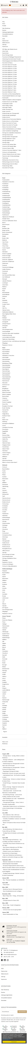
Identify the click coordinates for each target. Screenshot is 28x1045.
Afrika (3, 586)
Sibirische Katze (6, 443)
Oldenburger (5, 631)
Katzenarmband (6, 373)
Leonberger (5, 282)
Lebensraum (5, 598)
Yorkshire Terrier (6, 319)
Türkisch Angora (6, 452)
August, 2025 (5, 753)
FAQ (3, 21)
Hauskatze (5, 411)
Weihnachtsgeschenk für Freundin (10, 162)
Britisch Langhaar (6, 394)
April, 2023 (5, 882)
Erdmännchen (5, 668)
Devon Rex (5, 404)
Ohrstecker (5, 529)
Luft (3, 601)
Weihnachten (5, 494)
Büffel (3, 649)
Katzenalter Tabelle (6, 107)
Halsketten (5, 515)
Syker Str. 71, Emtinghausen (10, 950)
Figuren (5, 731)
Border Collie (5, 238)
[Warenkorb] (26, 5)
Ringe (3, 531)
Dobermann (5, 263)
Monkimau (4, 743)
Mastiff (4, 288)
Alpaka (4, 645)
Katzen (4, 472)
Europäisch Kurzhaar (7, 406)
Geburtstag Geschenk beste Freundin (11, 59)
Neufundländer (5, 294)
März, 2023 (5, 887)
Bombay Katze (6, 390)
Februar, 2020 (5, 907)
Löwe (3, 696)
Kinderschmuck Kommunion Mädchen (11, 119)
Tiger (3, 727)
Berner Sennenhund (7, 232)
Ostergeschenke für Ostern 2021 (11, 900)
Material (4, 539)
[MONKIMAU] (14, 2)
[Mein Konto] (23, 5)
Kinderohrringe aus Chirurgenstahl (10, 113)
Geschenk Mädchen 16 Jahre (9, 80)
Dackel (4, 249)
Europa (4, 596)
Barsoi (3, 222)
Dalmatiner (5, 251)
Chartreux (4, 398)
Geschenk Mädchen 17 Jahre (9, 82)
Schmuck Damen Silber (8, 148)
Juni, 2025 (5, 812)
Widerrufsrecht (5, 42)
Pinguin (4, 711)
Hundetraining (5, 193)
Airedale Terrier (6, 218)
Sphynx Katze (5, 448)
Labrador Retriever (6, 281)
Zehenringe (5, 537)
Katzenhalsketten (6, 376)
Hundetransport (6, 195)
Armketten (4, 507)
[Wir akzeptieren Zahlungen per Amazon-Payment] (13, 1027)
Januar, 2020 (5, 912)
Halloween (4, 492)
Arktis (3, 590)
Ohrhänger (5, 525)
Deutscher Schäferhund (8, 261)
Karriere (4, 30)
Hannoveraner (5, 626)
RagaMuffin (5, 431)
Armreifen (4, 509)
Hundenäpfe (5, 185)
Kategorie (4, 570)
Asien (3, 592)
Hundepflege (5, 189)
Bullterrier (4, 240)
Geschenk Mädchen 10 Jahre (9, 66)
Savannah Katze (6, 437)
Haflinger (4, 624)
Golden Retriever (6, 269)
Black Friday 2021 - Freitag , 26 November (13, 895)
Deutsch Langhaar (6, 253)
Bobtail (4, 236)
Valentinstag (5, 486)
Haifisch (4, 676)
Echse (3, 660)
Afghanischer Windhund (8, 216)
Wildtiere (4, 482)
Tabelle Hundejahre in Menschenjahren (11, 99)
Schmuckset (5, 533)
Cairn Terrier (5, 242)
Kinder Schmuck (6, 111)
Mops (3, 290)
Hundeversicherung (7, 335)
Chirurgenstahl (5, 540)
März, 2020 (5, 903)
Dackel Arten (5, 53)
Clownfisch (5, 653)
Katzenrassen (5, 380)
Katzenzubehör (6, 349)
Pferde (4, 474)
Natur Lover (5, 741)
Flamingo (4, 670)
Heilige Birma (5, 413)
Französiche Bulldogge (7, 267)
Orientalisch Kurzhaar (7, 427)
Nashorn (4, 697)
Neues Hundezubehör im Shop (10, 914)
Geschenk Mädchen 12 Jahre (9, 72)
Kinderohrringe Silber (7, 165)
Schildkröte (5, 715)
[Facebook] (2, 960)
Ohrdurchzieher (6, 523)
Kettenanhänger (6, 212)
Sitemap (4, 44)
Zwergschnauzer (6, 323)
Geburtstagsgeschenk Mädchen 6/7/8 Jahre (13, 61)
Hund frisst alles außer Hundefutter (10, 333)
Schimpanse (5, 717)
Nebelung (4, 421)
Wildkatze (4, 456)
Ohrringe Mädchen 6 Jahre (8, 138)
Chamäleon (5, 651)
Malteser (4, 286)
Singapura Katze (6, 445)
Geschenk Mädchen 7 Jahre (9, 88)
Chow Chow (5, 246)
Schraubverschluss (7, 535)
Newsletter (5, 36)
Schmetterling (5, 721)
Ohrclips (4, 521)
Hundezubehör (5, 179)
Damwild (4, 655)
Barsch (4, 647)
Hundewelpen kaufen (7, 103)
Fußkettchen (5, 513)
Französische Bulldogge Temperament (11, 57)
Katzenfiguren (5, 369)
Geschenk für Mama (7, 62)
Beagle (4, 226)
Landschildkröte (6, 690)
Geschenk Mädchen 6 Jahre (9, 86)
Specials (4, 327)
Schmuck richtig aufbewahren (9, 566)
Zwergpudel (5, 321)
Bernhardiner (5, 234)
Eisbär (3, 662)
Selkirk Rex (5, 439)
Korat (3, 417)
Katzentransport (6, 359)
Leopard (4, 692)
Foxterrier (4, 265)
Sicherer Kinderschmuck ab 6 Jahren (11, 154)
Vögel (3, 480)
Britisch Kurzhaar (6, 392)
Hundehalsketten (6, 205)
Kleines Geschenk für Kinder (9, 127)
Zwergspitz (5, 325)
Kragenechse (5, 684)
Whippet (4, 315)
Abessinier (4, 382)
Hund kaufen (5, 97)
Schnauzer (5, 302)
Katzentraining (5, 361)
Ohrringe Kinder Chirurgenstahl (9, 136)
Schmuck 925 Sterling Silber (9, 144)
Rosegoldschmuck (6, 548)
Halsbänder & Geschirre (8, 181)
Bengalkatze (5, 388)
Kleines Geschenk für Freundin (9, 125)
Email (20, 937)
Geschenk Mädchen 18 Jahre (9, 84)
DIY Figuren (5, 607)
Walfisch (4, 729)
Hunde (4, 471)
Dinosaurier (5, 484)
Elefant (4, 666)
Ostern (4, 488)
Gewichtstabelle (6, 331)
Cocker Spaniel (6, 248)
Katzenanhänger (6, 367)
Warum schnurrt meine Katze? (9, 462)
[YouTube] (5, 960)
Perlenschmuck (6, 546)
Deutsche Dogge (6, 255)
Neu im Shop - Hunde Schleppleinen (12, 905)
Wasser (4, 603)
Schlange (4, 719)
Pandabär (4, 705)
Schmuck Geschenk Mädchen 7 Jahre (11, 150)
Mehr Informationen (7, 1039)
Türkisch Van (5, 454)
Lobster (4, 694)
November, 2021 (6, 894)
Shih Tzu (4, 308)
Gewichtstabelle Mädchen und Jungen (11, 95)
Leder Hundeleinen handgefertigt (10, 130)
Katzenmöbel (5, 353)
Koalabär (4, 682)
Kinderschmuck (6, 117)
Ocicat (4, 425)
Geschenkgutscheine (7, 329)
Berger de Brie (5, 230)
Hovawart (4, 273)
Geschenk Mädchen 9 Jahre (9, 92)
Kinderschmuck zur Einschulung (10, 121)
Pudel (3, 298)
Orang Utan (5, 701)
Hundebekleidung (6, 197)
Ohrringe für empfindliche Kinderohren (11, 132)
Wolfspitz (4, 317)
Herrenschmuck (6, 500)
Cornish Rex (5, 400)
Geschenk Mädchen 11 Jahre (9, 70)
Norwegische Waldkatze (8, 423)
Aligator (4, 643)
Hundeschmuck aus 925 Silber (9, 101)
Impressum (5, 46)
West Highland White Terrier (9, 314)
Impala (4, 680)
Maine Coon (5, 419)
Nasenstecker (5, 519)
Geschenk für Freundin (8, 167)
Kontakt (4, 25)
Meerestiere (5, 478)
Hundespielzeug (6, 191)
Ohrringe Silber (6, 142)
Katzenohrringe (6, 371)
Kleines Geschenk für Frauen (9, 123)
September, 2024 (6, 859)
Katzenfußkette (6, 375)
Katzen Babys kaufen (7, 105)
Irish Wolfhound (6, 277)
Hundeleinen (5, 183)
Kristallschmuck (6, 544)
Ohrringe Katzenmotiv (7, 134)
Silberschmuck (6, 550)
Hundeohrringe (5, 207)
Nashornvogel (5, 699)
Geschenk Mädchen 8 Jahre (9, 90)
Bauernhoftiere (5, 469)
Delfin (3, 657)
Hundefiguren (5, 203)
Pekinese (4, 296)
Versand (24, 1031)
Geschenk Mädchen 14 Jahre (9, 76)
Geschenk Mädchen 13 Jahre (9, 74)
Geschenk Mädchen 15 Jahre (9, 78)
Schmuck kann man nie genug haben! (12, 909)
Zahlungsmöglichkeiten (8, 32)
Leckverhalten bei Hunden (8, 337)
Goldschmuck (5, 542)
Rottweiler (4, 300)
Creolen (4, 511)
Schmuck (4, 467)
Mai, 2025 (4, 827)
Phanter (4, 709)
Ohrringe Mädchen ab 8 (8, 140)
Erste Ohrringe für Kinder (8, 554)
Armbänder (5, 505)
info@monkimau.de (12, 954)
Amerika (4, 588)
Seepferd (4, 723)
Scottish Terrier (6, 304)
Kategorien (5, 5)
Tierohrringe (5, 158)
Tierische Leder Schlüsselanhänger (10, 156)
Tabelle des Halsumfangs (8, 339)
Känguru (4, 688)
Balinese (4, 386)
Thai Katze (5, 450)
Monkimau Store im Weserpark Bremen (12, 889)
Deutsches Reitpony (7, 620)
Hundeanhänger (6, 201)
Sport (3, 496)
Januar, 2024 (5, 878)
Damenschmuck (6, 498)
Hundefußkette (5, 211)
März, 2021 (5, 898)
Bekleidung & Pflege (7, 363)
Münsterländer (5, 292)
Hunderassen (5, 214)
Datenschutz (5, 40)
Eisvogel (4, 664)
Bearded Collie (5, 228)
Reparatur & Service (7, 345)
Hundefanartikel (6, 199)
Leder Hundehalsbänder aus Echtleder (11, 128)
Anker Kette (5, 51)
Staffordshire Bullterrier (7, 312)
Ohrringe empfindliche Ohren (9, 558)
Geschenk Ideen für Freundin (9, 64)
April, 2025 (5, 837)
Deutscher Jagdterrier (7, 259)
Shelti (3, 306)
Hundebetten (5, 187)
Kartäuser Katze (6, 415)
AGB (3, 38)
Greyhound (5, 271)
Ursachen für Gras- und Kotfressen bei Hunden (13, 341)
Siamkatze (5, 441)
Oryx (3, 703)
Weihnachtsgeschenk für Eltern (10, 164)
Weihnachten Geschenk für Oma (10, 160)
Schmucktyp (5, 504)
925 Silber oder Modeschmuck (9, 49)
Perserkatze (5, 429)
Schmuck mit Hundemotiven (9, 152)
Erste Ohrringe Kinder (7, 55)
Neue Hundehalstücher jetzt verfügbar (12, 891)
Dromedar (4, 659)
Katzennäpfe (5, 357)
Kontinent (4, 584)
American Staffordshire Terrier (9, 220)
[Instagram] (8, 960)
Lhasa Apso (5, 284)
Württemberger (6, 637)
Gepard (4, 672)
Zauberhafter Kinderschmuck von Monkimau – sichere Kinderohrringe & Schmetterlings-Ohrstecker (14, 808)
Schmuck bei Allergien (7, 564)
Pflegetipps (5, 343)
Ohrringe (4, 527)
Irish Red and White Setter (8, 275)
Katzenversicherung (7, 460)
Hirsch (4, 678)
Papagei (4, 707)
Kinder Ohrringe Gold (7, 109)
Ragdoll (4, 433)
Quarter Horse (5, 633)
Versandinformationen (7, 34)
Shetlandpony (5, 635)
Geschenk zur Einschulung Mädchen (11, 94)
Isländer (4, 629)
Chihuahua (5, 244)
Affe (3, 641)
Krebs (3, 686)
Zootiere (4, 582)
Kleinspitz (4, 279)
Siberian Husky (6, 310)
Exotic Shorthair (6, 408)
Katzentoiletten (5, 351)
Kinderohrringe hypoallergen (9, 115)
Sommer (4, 490)
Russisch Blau (5, 435)
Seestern (4, 725)
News (3, 23)
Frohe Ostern (6, 884)
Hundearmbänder (6, 209)
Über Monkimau (6, 28)
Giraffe (4, 674)
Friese (3, 622)
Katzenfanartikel (6, 365)
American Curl (5, 384)
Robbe (4, 713)
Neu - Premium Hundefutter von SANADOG (13, 880)
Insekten (4, 476)
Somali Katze (5, 446)
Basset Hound (5, 224)
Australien (4, 594)
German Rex (5, 410)
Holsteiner (4, 627)
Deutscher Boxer (6, 257)
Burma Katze (5, 396)
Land (3, 599)
